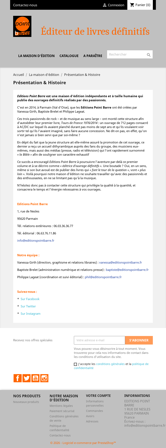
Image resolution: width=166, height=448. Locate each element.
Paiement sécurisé (62, 411)
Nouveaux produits (26, 402)
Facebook (18, 378)
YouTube (35, 378)
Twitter (26, 378)
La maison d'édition (36, 56)
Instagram (44, 378)
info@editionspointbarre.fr (145, 425)
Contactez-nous (25, 5)
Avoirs (90, 416)
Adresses (92, 421)
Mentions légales (61, 406)
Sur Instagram (30, 313)
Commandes (94, 411)
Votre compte (98, 395)
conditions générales (110, 364)
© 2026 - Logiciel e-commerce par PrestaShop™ (83, 443)
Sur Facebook (30, 299)
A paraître (92, 56)
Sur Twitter (28, 306)
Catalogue (69, 56)
